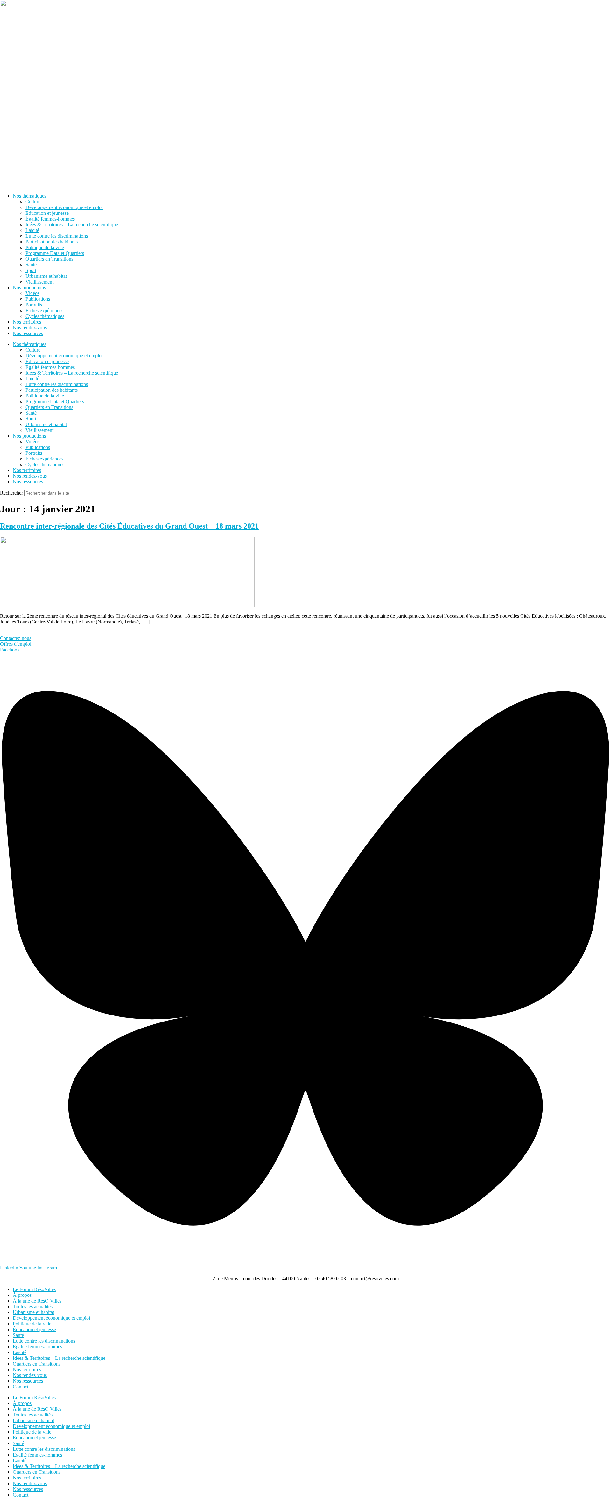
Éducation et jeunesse (47, 213)
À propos (22, 1295)
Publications (37, 299)
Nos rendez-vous (30, 327)
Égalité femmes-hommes (50, 218)
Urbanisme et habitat (46, 276)
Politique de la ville (44, 247)
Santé (31, 264)
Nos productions (29, 287)
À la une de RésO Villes (37, 1300)
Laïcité (32, 230)
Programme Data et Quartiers (54, 253)
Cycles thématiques (44, 316)
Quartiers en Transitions (49, 259)
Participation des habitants (51, 241)
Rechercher (12, 492)
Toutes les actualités (33, 1306)
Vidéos (32, 293)
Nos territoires (27, 322)
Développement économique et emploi (64, 207)
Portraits (33, 304)
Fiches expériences (44, 310)
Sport (30, 270)
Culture (32, 201)
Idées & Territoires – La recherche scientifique (71, 224)
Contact (20, 1386)
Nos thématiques (29, 196)
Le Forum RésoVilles (34, 1289)
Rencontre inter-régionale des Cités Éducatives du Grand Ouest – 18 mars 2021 (129, 526)
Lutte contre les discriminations (56, 236)
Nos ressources (28, 333)
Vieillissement (39, 281)
